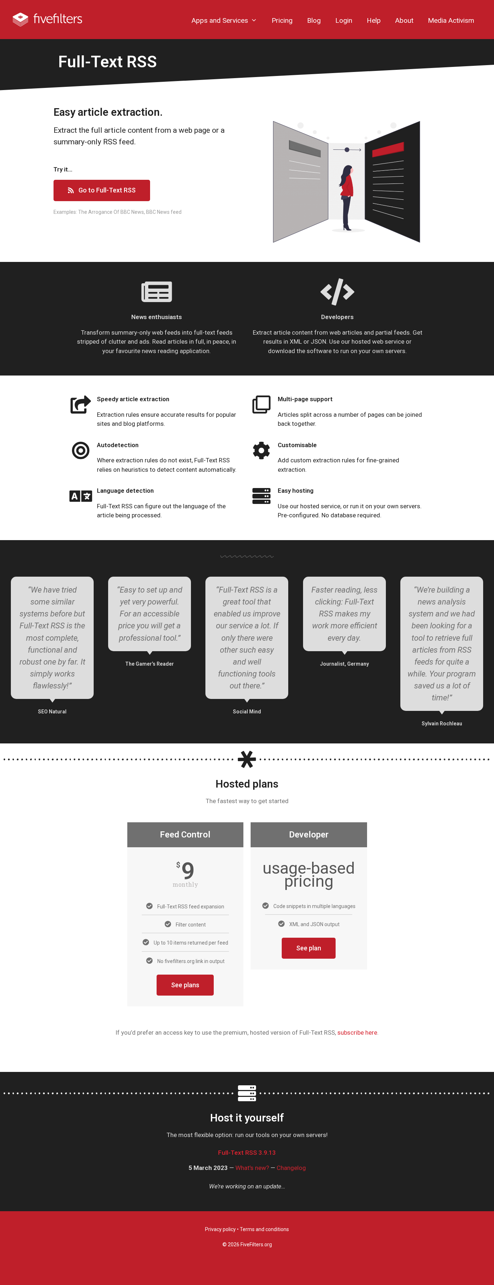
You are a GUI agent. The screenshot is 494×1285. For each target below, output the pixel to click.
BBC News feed (164, 212)
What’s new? (252, 1167)
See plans (185, 985)
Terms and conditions (264, 1229)
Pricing (282, 20)
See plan (308, 948)
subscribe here (357, 1032)
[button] (102, 190)
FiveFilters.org (256, 1244)
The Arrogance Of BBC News (111, 212)
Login (343, 20)
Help (374, 20)
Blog (314, 20)
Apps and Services (220, 20)
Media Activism (451, 20)
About (404, 20)
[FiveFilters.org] (47, 19)
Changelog (291, 1167)
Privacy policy (220, 1229)
